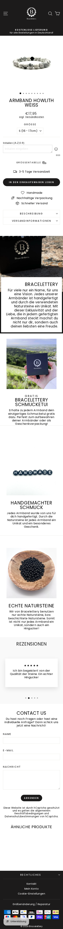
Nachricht (12, 766)
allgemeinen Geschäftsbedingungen (32, 812)
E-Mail (8, 750)
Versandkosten (34, 117)
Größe (30, 124)
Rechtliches (30, 875)
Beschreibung (31, 213)
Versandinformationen (31, 221)
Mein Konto (31, 888)
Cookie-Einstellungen (31, 893)
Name (7, 734)
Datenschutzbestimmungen (22, 816)
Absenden (31, 798)
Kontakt (32, 884)
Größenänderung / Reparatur (31, 904)
